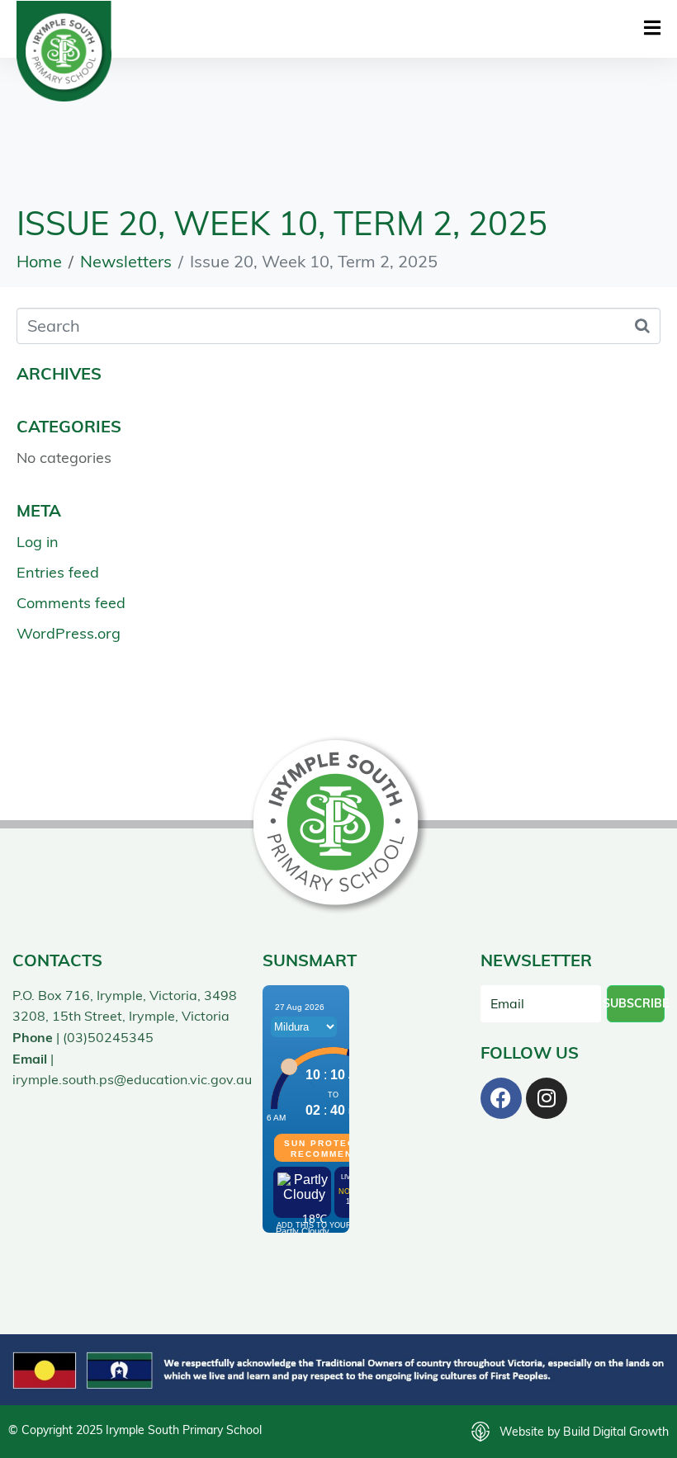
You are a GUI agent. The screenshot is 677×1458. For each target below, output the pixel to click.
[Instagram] (546, 1098)
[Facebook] (501, 1098)
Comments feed (71, 602)
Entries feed (58, 572)
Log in (38, 541)
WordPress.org (69, 633)
